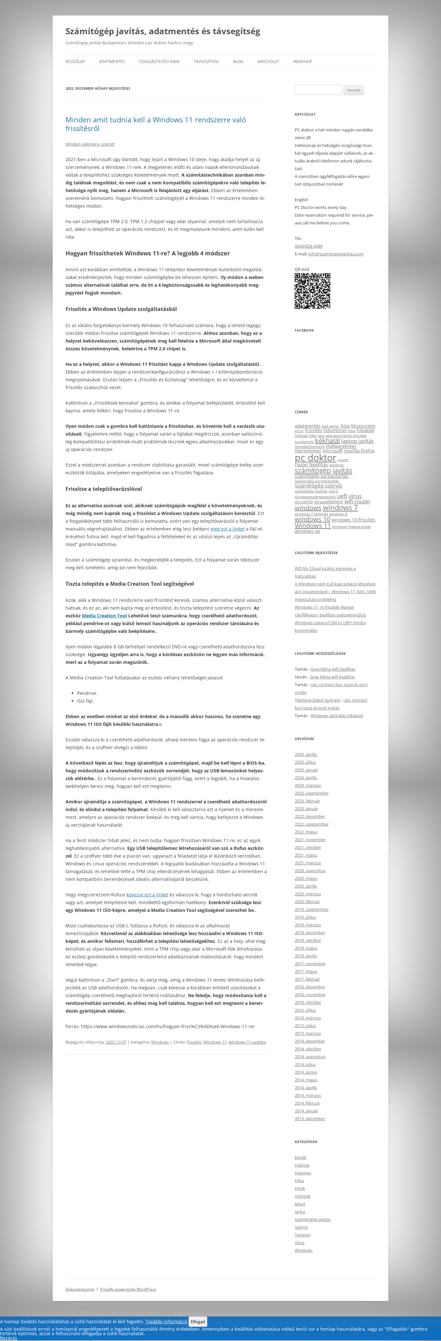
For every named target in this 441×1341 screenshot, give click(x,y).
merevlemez (308, 451)
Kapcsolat (268, 61)
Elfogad (198, 1322)
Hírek (300, 1188)
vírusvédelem (328, 502)
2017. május (306, 971)
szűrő (333, 491)
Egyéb (300, 1157)
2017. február (307, 979)
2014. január (306, 1111)
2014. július (305, 1064)
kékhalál (327, 440)
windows (308, 507)
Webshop (302, 61)
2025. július (305, 762)
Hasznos (303, 1173)
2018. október (308, 940)
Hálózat (302, 1165)
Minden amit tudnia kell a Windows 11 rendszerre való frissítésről (156, 124)
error (299, 430)
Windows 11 (215, 1042)
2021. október (308, 847)
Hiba (299, 1180)
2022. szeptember (312, 824)
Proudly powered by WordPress (128, 1289)
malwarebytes (341, 446)
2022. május (306, 832)
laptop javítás (357, 441)
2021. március (308, 863)
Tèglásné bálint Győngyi (317, 700)
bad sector (331, 426)
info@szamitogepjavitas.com (336, 254)
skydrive (336, 465)
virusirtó (304, 502)
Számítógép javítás (313, 1219)
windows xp (307, 531)
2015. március (308, 1033)
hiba (351, 430)
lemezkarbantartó (310, 446)
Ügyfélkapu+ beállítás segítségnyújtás (330, 615)
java (321, 435)
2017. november (310, 963)
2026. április (306, 754)
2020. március (308, 894)
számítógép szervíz (318, 485)
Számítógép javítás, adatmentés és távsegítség (163, 31)
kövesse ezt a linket (147, 895)
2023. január (306, 808)
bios (345, 426)
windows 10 (312, 519)
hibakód (365, 430)
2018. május (306, 948)
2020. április (306, 886)
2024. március (308, 785)
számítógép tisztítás (311, 491)
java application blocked (346, 435)
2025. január (306, 770)
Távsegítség (206, 61)
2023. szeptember (312, 793)
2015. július (305, 1025)
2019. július (305, 917)
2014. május (306, 1080)
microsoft (333, 451)
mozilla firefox (359, 451)
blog (238, 61)
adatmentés (308, 426)
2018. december (310, 932)
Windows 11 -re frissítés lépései (324, 607)
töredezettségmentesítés (315, 497)
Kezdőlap (75, 61)
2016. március (308, 1018)
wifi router (357, 501)
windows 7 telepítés (311, 514)
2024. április (306, 777)
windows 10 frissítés (353, 520)
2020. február (307, 901)
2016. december (310, 987)
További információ (166, 1321)
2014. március (308, 1095)
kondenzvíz (304, 441)
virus (355, 496)
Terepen (303, 1235)
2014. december (310, 1041)
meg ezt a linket (227, 529)
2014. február (307, 1103)
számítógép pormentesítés (317, 481)
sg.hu (300, 1211)
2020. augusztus (310, 870)
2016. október (308, 1002)
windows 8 (338, 514)
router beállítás (311, 464)
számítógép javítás (323, 470)
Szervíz (301, 1227)
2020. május (306, 878)
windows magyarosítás (351, 526)
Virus (299, 1242)
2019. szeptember (312, 909)
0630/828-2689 (309, 246)
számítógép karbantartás (322, 476)
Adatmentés (112, 61)
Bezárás (8, 1338)
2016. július (305, 1010)
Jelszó (300, 1204)
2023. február (307, 801)
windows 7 (340, 507)
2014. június (306, 1072)
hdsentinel (335, 430)
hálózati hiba (305, 435)
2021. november (310, 839)
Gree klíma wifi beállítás (333, 669)
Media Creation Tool (104, 616)
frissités (194, 1042)
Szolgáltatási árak (159, 61)
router (343, 460)
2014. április (306, 1087)
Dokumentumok (80, 1289)
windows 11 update (247, 1042)
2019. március (308, 925)
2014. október (308, 1049)
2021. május (306, 855)
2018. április (306, 956)
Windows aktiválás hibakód (337, 715)
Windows (160, 1042)
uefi (342, 496)
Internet (303, 1196)
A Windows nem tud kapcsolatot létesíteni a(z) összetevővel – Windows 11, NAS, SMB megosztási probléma (335, 591)
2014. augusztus (310, 1056)
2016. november (310, 994)
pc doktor (315, 457)
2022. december (310, 816)
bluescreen (363, 426)
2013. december (310, 1118)
